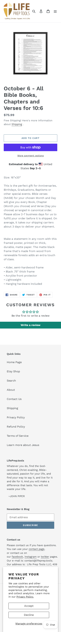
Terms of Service (17, 435)
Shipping (17, 124)
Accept (29, 605)
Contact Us (14, 399)
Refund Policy (16, 426)
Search (11, 380)
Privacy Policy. (25, 596)
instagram (31, 556)
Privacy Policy (16, 417)
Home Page (14, 362)
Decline (29, 614)
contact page (36, 549)
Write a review (30, 325)
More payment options (30, 155)
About (11, 389)
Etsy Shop (13, 371)
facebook (17, 556)
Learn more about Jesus (23, 445)
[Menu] (55, 11)
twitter (45, 556)
